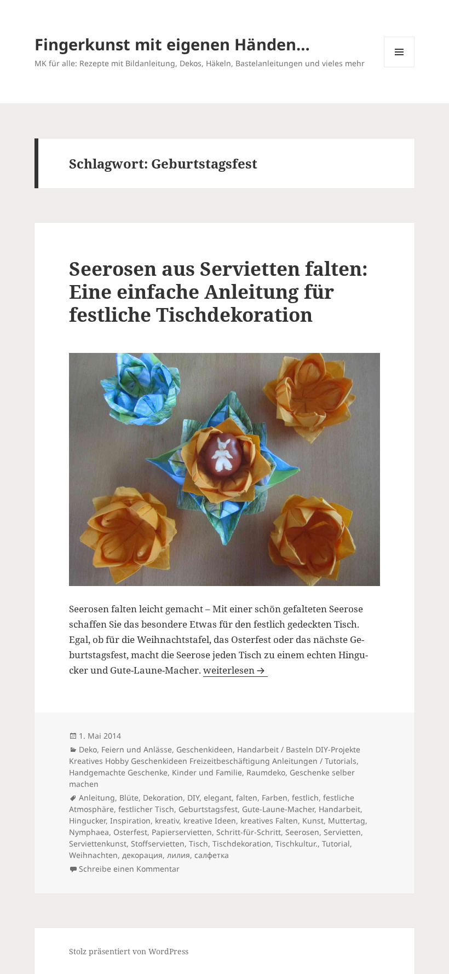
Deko (88, 749)
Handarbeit (339, 809)
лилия (178, 855)
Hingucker (87, 820)
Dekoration (163, 797)
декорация (142, 855)
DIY (193, 797)
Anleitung (97, 797)
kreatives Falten (269, 820)
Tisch (198, 843)
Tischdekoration (241, 843)
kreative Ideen (209, 820)
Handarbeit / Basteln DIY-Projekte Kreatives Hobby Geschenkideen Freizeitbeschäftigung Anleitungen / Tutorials (214, 755)
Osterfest (130, 832)
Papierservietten (182, 832)
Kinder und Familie (207, 772)
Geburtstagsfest (208, 809)
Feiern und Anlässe (136, 749)
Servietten (342, 832)
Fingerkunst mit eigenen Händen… (172, 44)
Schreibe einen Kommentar (129, 868)
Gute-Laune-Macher (278, 809)
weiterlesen (235, 670)
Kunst (313, 820)
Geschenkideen (204, 749)
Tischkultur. (296, 843)
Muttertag (346, 820)
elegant (218, 797)
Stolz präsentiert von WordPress (128, 951)
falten (246, 797)
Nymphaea (89, 832)
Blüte (129, 797)
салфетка (211, 855)
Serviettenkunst (97, 843)
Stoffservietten (158, 843)
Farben (274, 797)
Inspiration (130, 820)
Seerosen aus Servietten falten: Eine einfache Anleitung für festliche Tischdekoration (218, 291)
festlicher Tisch (146, 809)
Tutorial (336, 843)
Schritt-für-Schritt (248, 832)
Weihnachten (93, 855)
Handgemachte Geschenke (118, 772)
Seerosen (302, 832)
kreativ (167, 820)
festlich (305, 797)
